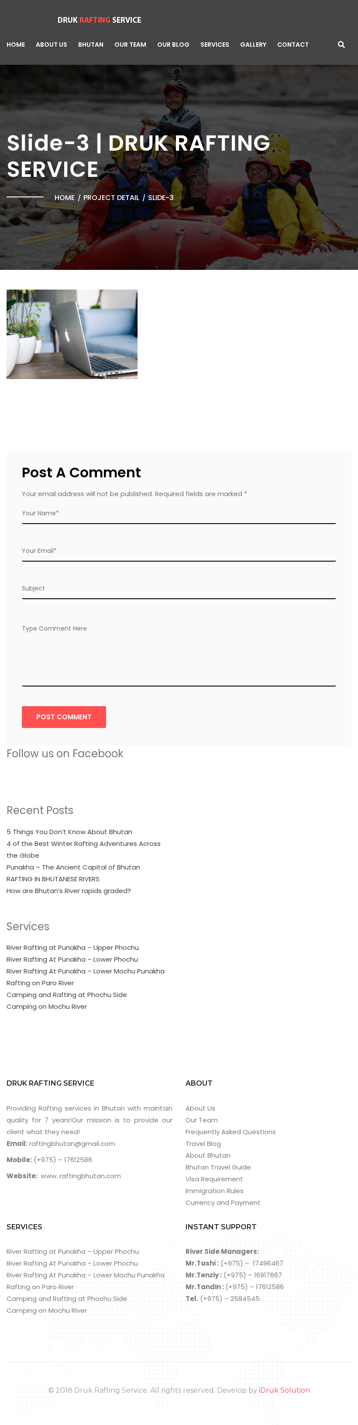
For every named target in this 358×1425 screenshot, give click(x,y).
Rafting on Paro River (40, 982)
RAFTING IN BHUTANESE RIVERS (53, 878)
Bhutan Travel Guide (218, 1167)
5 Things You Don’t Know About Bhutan (69, 831)
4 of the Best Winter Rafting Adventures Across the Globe (84, 849)
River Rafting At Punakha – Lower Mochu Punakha (86, 971)
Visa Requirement (214, 1178)
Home (16, 44)
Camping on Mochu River (47, 1006)
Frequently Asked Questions (231, 1131)
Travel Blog (203, 1143)
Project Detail (111, 198)
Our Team (130, 44)
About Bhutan (208, 1155)
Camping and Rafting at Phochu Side (67, 994)
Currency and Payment (223, 1202)
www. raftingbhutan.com (81, 1175)
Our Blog (173, 44)
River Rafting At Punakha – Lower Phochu (72, 959)
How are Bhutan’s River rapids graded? (69, 890)
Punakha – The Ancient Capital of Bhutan (73, 867)
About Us (51, 44)
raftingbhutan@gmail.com (71, 1143)
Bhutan (90, 44)
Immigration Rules (215, 1190)
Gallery (253, 44)
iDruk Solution (284, 1390)
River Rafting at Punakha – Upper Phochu (73, 947)
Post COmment (64, 716)
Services (214, 44)
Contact (293, 44)
